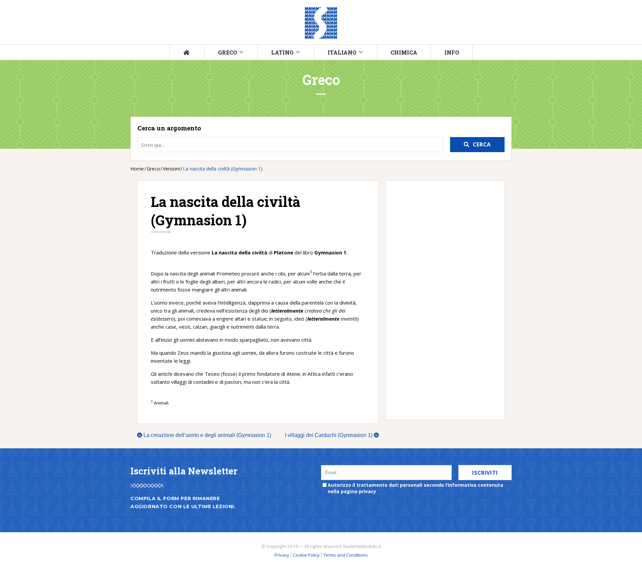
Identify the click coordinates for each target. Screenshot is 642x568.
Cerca (482, 144)
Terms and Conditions (345, 555)
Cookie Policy (306, 555)
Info (451, 52)
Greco (227, 52)
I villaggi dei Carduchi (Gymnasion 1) (331, 435)
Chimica (404, 52)
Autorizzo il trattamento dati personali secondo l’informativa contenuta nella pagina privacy (415, 488)
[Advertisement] (442, 300)
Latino (282, 52)
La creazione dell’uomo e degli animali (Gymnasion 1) (204, 435)
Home (137, 168)
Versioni (171, 168)
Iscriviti (485, 472)
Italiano (342, 52)
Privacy (282, 555)
